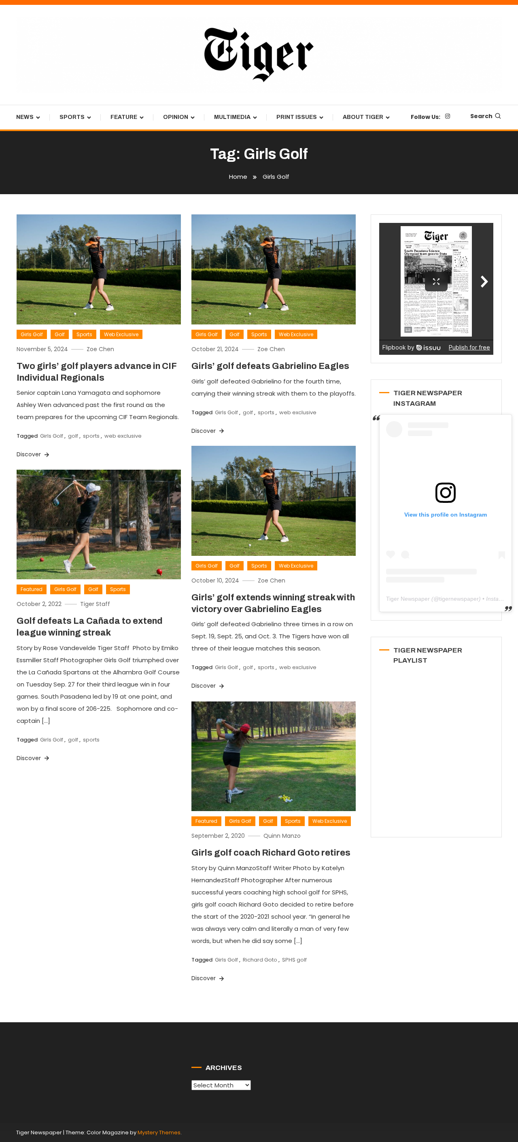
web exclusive (123, 436)
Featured (31, 589)
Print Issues (296, 117)
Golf (60, 334)
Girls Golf (32, 334)
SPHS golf (294, 960)
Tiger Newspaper (408, 598)
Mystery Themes (159, 1132)
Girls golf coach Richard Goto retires (270, 853)
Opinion (175, 117)
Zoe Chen (100, 349)
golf (73, 436)
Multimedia (232, 117)
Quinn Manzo (282, 836)
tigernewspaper (459, 598)
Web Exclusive (121, 334)
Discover (29, 454)
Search (481, 116)
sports (91, 436)
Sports (72, 117)
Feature (123, 117)
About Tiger (363, 117)
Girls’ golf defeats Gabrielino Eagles (270, 366)
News (25, 117)
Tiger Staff (95, 604)
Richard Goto (260, 960)
